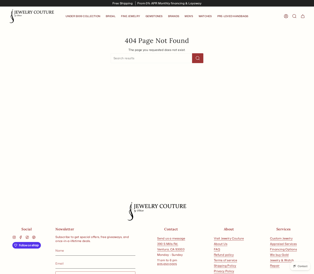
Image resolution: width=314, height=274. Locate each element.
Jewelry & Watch (282, 260)
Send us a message (171, 238)
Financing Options (283, 249)
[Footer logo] (157, 211)
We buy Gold (279, 255)
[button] (110, 16)
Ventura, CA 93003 (170, 249)
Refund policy (224, 255)
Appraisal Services (283, 244)
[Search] (197, 58)
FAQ (217, 249)
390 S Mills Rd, (167, 244)
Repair (274, 266)
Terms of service (225, 260)
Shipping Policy (225, 266)
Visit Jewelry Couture (229, 238)
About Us (220, 244)
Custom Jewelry (281, 238)
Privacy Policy (224, 271)
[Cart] (303, 16)
